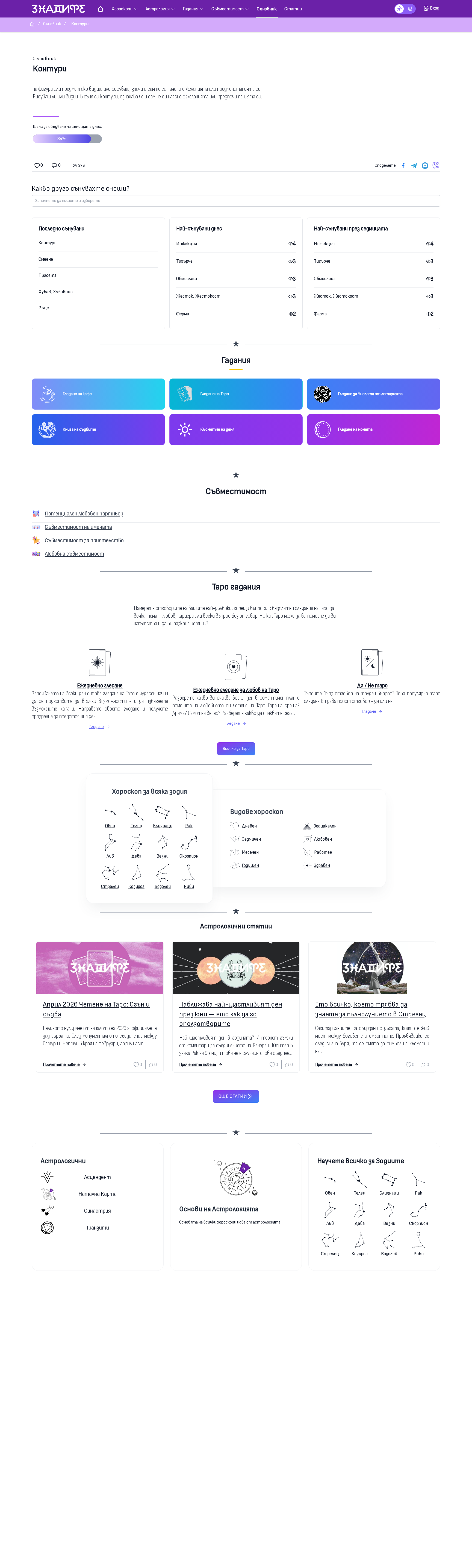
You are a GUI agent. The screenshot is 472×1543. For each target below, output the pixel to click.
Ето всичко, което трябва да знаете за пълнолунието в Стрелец (370, 1009)
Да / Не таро (372, 685)
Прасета (48, 275)
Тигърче (184, 261)
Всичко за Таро (236, 748)
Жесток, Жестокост (198, 296)
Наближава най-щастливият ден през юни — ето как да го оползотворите (230, 1014)
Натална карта (97, 1193)
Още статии (233, 1096)
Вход (434, 8)
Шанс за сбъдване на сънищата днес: (67, 133)
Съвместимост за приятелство (84, 540)
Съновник (45, 58)
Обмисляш (186, 278)
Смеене (46, 259)
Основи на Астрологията (218, 1209)
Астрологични (63, 1161)
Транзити (97, 1227)
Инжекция (186, 244)
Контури (48, 243)
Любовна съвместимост (74, 553)
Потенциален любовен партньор (84, 513)
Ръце (44, 308)
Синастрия (97, 1210)
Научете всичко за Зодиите (360, 1161)
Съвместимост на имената (78, 527)
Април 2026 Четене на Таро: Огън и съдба (96, 1009)
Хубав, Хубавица (56, 292)
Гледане (96, 726)
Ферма (182, 314)
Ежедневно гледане (100, 685)
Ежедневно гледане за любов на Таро (236, 690)
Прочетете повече (61, 1064)
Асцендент (97, 1177)
